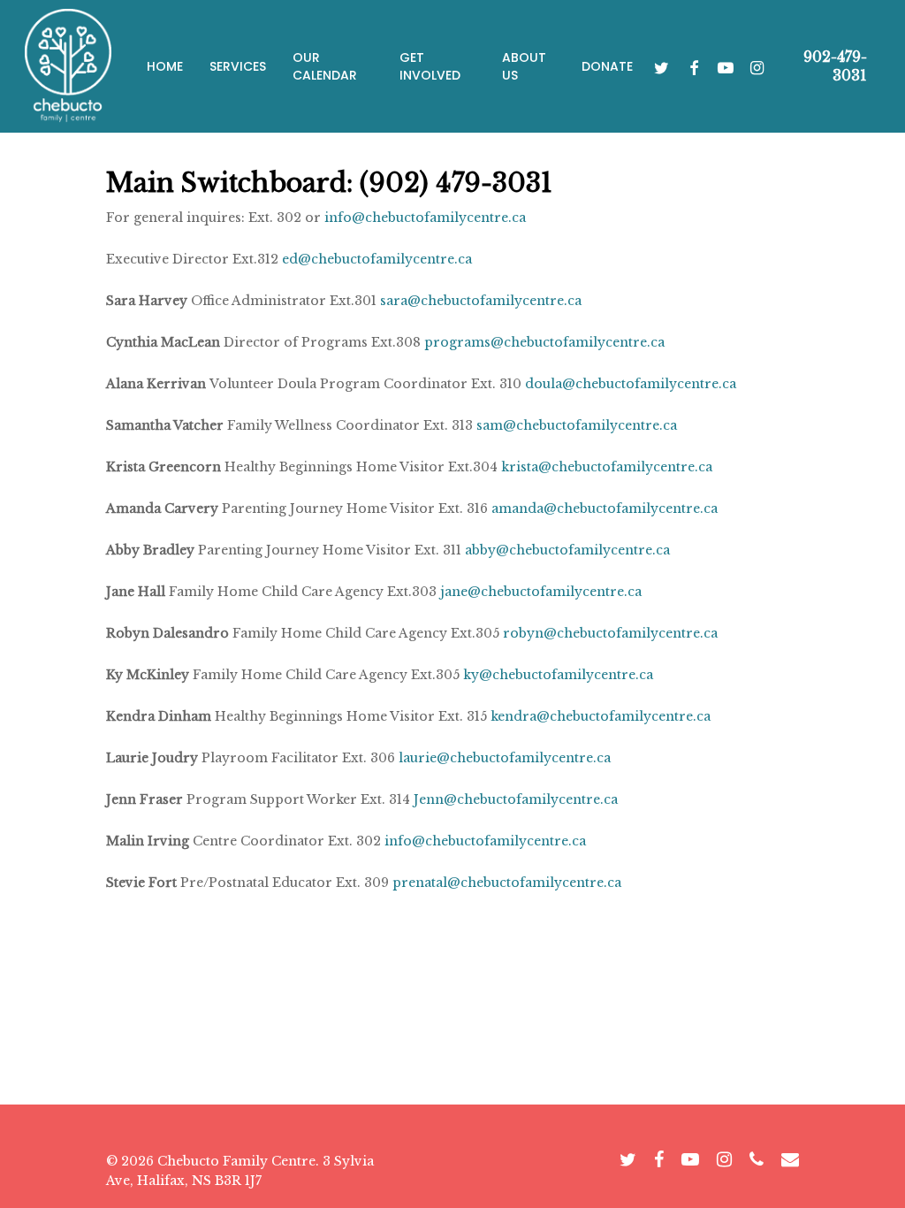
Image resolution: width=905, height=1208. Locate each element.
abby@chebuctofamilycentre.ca (567, 550)
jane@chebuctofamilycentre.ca (541, 592)
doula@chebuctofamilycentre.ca (630, 384)
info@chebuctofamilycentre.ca (425, 218)
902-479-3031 (835, 66)
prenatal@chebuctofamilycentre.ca (506, 883)
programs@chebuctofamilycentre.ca (544, 342)
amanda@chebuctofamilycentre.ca (604, 508)
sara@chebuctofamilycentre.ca (481, 301)
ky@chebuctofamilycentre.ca (558, 675)
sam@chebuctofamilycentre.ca (576, 425)
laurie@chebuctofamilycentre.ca (505, 758)
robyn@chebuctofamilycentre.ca (610, 633)
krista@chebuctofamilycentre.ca (606, 467)
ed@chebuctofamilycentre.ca (377, 259)
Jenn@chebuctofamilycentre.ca (516, 799)
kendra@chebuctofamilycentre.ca (601, 716)
